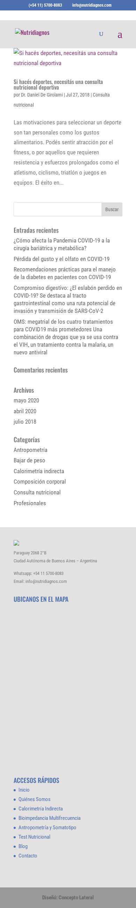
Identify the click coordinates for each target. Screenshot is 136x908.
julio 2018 (25, 421)
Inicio (24, 790)
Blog (23, 846)
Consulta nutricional (37, 492)
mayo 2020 (26, 400)
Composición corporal (40, 481)
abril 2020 (25, 411)
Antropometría (30, 449)
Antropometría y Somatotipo (47, 827)
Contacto (27, 856)
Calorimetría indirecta (39, 471)
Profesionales (30, 503)
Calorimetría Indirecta (40, 809)
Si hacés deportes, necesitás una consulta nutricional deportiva (58, 84)
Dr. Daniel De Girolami (42, 95)
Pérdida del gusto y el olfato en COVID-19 (61, 258)
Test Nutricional (34, 837)
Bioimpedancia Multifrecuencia (49, 818)
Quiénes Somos (34, 799)
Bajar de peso (29, 460)
